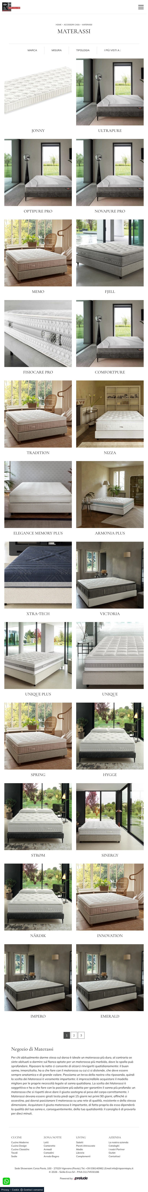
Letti (46, 1142)
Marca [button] (32, 50)
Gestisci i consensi (33, 1189)
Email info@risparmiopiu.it (119, 1168)
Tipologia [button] (83, 50)
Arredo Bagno (51, 1156)
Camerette (49, 1145)
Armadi (48, 1149)
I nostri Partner (117, 1149)
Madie (79, 1149)
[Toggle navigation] (141, 6)
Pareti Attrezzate (85, 1145)
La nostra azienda (118, 1142)
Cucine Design (19, 1145)
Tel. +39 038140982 (92, 1168)
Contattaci (114, 1156)
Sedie (14, 1156)
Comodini (49, 1152)
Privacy (5, 1189)
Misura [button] (57, 50)
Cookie (15, 1189)
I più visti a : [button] (112, 50)
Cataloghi (114, 1145)
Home (58, 25)
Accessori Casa (72, 25)
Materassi (87, 25)
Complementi (83, 1156)
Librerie (80, 1152)
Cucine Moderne (20, 1142)
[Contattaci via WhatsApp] (6, 1181)
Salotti (79, 1142)
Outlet (112, 1152)
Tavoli (14, 1152)
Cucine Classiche (20, 1149)
